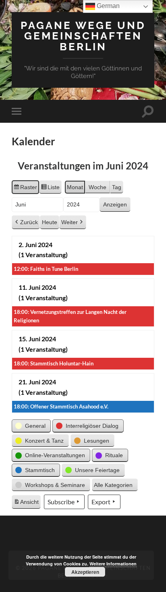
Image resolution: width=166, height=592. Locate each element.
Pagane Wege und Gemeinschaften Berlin (83, 36)
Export (100, 501)
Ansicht (27, 504)
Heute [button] (49, 222)
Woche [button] (97, 187)
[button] (31, 426)
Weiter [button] (69, 222)
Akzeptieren (85, 571)
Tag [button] (116, 187)
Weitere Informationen (113, 564)
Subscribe (61, 501)
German (107, 5)
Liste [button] (50, 189)
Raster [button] (25, 189)
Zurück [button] (29, 222)
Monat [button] (75, 187)
